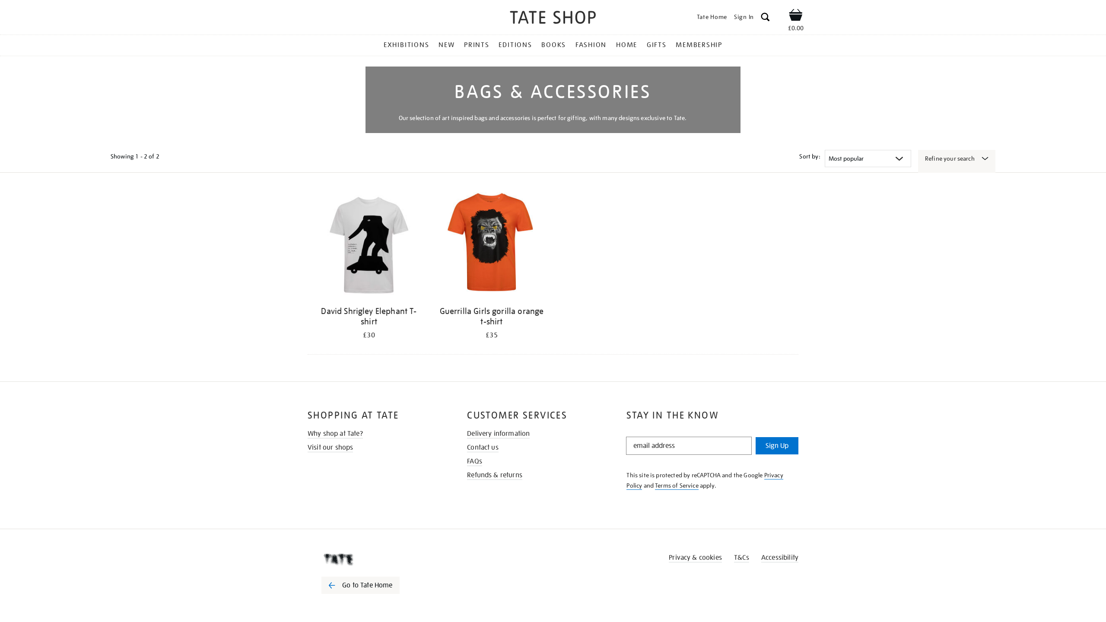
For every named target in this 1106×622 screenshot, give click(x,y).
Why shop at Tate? (335, 433)
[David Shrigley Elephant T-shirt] (369, 245)
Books (553, 45)
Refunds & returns (494, 475)
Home (626, 45)
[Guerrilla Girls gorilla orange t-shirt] (492, 245)
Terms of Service (677, 485)
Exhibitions (406, 45)
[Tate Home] (375, 559)
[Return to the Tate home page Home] (553, 19)
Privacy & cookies (695, 557)
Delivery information (498, 433)
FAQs (474, 461)
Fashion (591, 45)
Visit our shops (330, 447)
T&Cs (741, 557)
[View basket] (795, 16)
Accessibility (779, 557)
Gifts (657, 45)
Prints (476, 45)
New (446, 45)
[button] (765, 18)
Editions (515, 45)
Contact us (483, 447)
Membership (699, 45)
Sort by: (809, 156)
